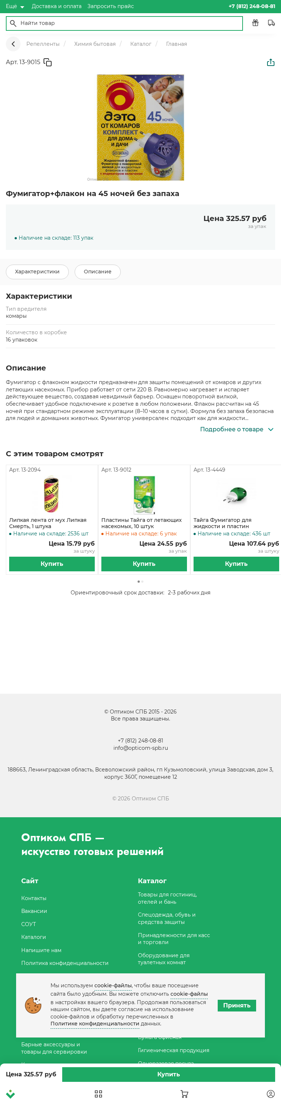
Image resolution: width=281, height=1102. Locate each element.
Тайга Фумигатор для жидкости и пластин (223, 523)
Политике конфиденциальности (94, 1023)
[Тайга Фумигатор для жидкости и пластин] (236, 495)
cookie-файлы (113, 985)
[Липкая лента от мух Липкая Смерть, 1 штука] (52, 495)
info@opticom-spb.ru (140, 748)
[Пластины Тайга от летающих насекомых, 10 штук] (144, 495)
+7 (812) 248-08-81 (140, 740)
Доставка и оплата (57, 6)
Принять (237, 1005)
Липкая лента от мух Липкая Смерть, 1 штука (48, 523)
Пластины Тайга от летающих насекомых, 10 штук (141, 523)
